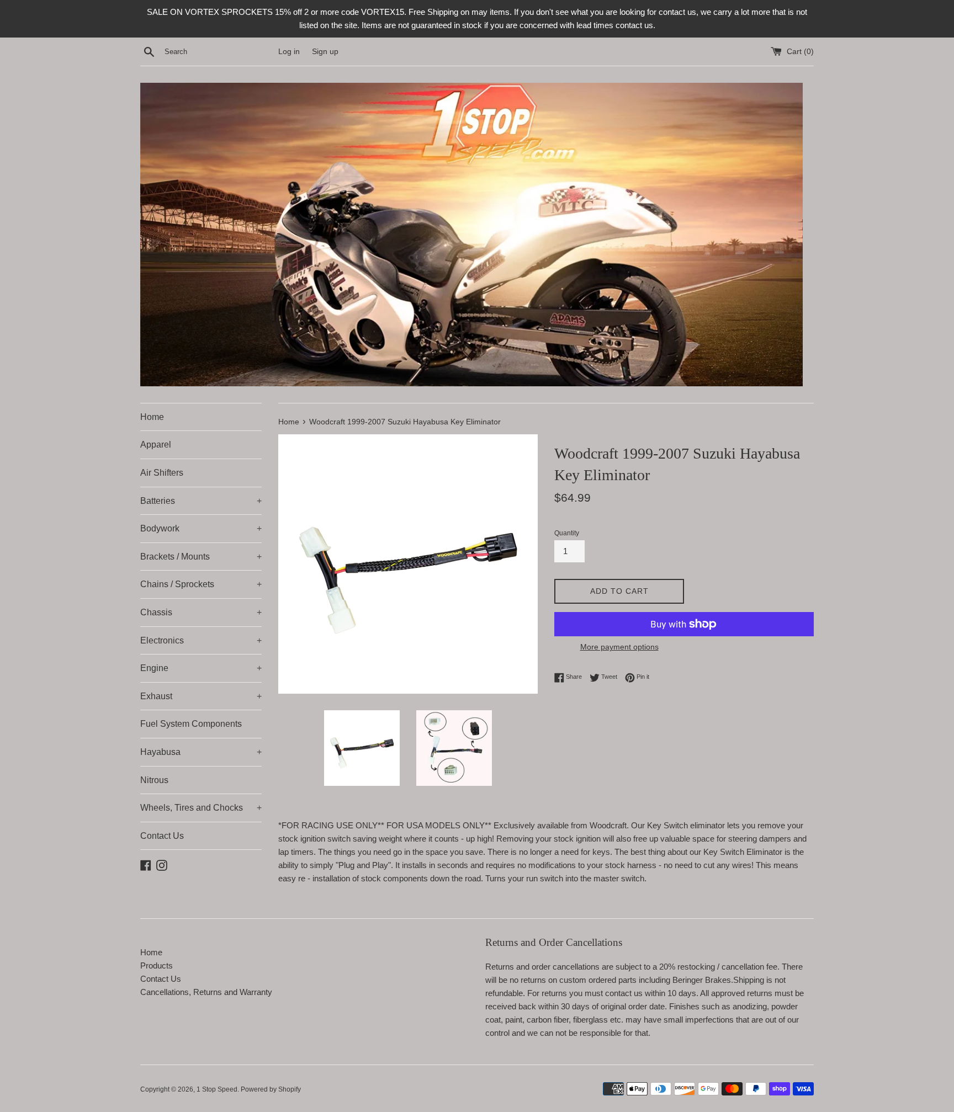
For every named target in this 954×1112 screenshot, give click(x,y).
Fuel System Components (191, 723)
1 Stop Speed (217, 1089)
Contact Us (162, 835)
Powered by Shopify (271, 1089)
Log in (289, 51)
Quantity (566, 533)
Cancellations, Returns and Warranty (206, 992)
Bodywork (201, 528)
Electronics (201, 640)
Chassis (201, 612)
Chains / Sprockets (201, 584)
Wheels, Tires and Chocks (201, 807)
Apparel (155, 444)
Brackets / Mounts (201, 556)
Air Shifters (161, 472)
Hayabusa (201, 752)
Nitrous (154, 780)
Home (152, 417)
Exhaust (201, 696)
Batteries (201, 501)
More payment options (619, 646)
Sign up (325, 51)
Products (156, 965)
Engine (201, 668)
